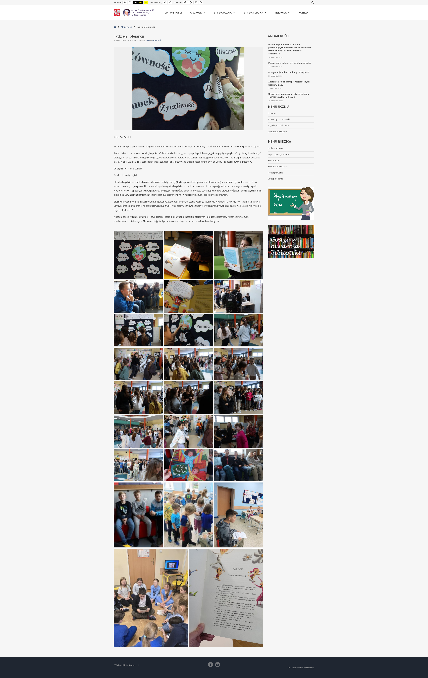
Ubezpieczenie (275, 178)
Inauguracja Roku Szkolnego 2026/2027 (288, 72)
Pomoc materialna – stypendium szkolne (289, 62)
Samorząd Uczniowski (279, 119)
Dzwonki (272, 113)
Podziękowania (275, 172)
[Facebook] (210, 664)
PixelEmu (310, 667)
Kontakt (304, 12)
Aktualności (173, 12)
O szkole (196, 12)
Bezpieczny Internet (278, 166)
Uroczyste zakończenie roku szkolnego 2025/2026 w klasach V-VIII (288, 95)
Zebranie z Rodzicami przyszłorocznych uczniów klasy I (289, 83)
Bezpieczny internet (278, 131)
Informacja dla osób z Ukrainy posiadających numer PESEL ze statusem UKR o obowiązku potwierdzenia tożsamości (289, 49)
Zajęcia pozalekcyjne (278, 125)
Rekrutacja (282, 12)
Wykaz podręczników (278, 154)
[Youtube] (217, 664)
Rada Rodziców (275, 148)
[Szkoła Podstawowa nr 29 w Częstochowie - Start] (134, 13)
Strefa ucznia (223, 12)
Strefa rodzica (253, 12)
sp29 (148, 40)
